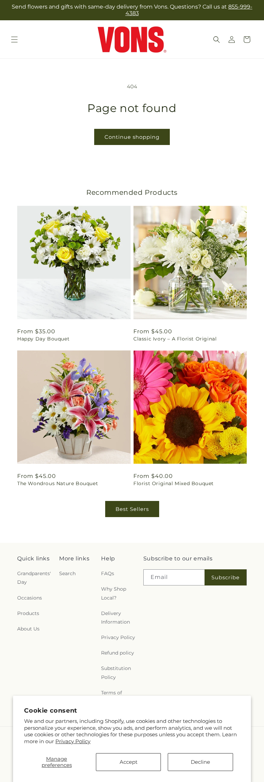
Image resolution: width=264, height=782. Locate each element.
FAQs (107, 573)
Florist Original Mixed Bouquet (173, 483)
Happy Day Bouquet (43, 339)
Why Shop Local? (113, 593)
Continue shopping (132, 137)
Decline (200, 762)
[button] (14, 39)
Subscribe (225, 577)
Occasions (29, 598)
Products (28, 613)
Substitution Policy (116, 672)
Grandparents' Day (34, 577)
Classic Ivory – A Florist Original (175, 339)
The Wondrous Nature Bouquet (57, 483)
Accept (129, 762)
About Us (28, 629)
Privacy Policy (72, 741)
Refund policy (117, 653)
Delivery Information (115, 617)
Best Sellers (132, 509)
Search (67, 573)
